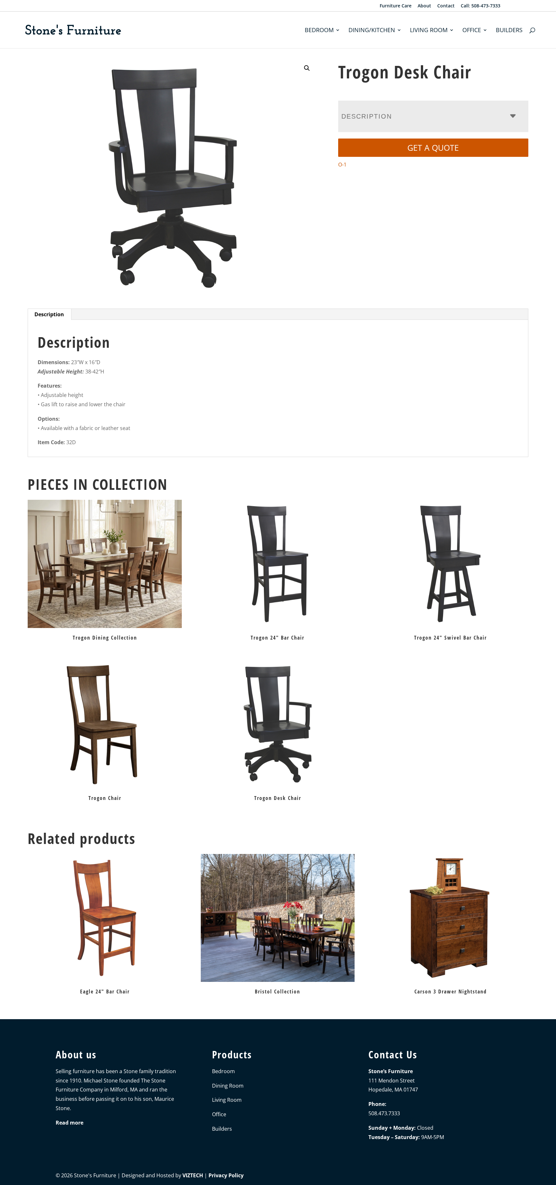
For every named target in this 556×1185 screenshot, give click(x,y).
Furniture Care (396, 6)
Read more (69, 1122)
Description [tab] (49, 314)
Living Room (429, 31)
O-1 (342, 164)
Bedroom (319, 31)
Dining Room (228, 1085)
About (424, 6)
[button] (307, 68)
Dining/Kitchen (371, 31)
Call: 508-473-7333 (480, 6)
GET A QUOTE (433, 147)
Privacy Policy (226, 1175)
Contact (446, 6)
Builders (509, 31)
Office (471, 31)
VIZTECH (192, 1175)
